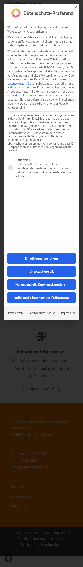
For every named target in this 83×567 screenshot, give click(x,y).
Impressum (68, 313)
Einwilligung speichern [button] (41, 258)
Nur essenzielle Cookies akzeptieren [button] (41, 284)
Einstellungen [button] (23, 95)
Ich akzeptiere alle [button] (42, 271)
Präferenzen (15, 313)
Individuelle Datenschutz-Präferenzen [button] (41, 298)
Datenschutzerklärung (21, 83)
